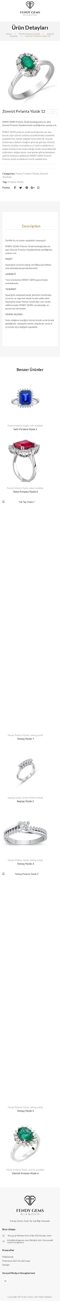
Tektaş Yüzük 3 (25, 863)
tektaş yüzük (36, 735)
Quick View (44, 379)
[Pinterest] (26, 187)
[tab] (31, 226)
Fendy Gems (27, 1296)
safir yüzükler (36, 425)
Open (4, 18)
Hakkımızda (8, 1256)
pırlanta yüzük (16, 181)
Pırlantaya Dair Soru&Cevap (16, 1260)
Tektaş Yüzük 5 (25, 1110)
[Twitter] (20, 187)
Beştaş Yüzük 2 (25, 801)
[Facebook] (14, 187)
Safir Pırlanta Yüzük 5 (25, 429)
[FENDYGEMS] (30, 8)
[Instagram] (5, 1281)
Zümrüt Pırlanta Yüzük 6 (25, 1173)
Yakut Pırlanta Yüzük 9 (55, 112)
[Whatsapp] (38, 187)
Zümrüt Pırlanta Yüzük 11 (50, 112)
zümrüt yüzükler (36, 1169)
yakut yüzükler (36, 488)
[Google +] (32, 187)
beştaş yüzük (14, 797)
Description (31, 226)
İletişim (6, 1264)
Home (9, 33)
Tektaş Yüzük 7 (25, 738)
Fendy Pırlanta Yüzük (29, 33)
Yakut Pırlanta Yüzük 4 (25, 491)
